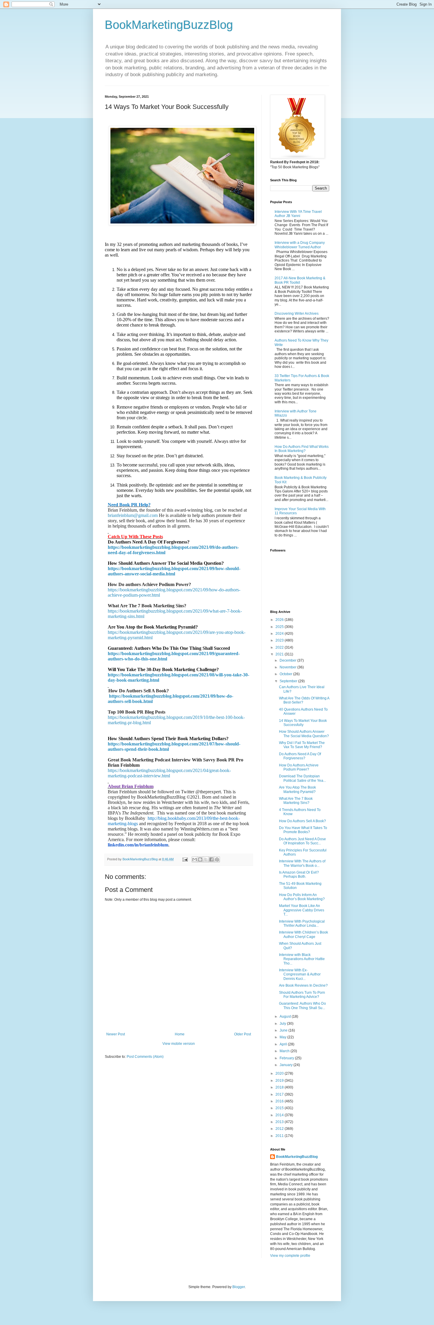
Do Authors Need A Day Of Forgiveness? (300, 756)
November (288, 667)
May (283, 1037)
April (284, 1044)
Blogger (238, 1287)
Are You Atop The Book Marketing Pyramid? (297, 789)
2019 (280, 1080)
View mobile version (178, 1044)
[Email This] (195, 859)
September (289, 681)
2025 (280, 627)
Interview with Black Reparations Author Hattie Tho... (302, 959)
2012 (280, 1129)
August (286, 1016)
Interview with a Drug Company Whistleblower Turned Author (300, 245)
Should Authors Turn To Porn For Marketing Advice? (302, 995)
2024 (280, 634)
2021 (280, 654)
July (283, 1024)
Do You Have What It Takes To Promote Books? (303, 830)
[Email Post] (185, 859)
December (288, 660)
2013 (280, 1122)
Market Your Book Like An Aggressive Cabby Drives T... (301, 910)
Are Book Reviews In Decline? (303, 985)
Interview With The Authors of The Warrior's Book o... (302, 863)
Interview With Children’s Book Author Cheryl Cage (303, 934)
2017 (280, 1094)
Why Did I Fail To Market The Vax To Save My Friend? (302, 745)
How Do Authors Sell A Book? (302, 821)
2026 (280, 620)
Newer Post (115, 1034)
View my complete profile (290, 1256)
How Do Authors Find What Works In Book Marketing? (302, 449)
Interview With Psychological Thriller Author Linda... (302, 923)
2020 (280, 1073)
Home (180, 1034)
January (286, 1065)
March (285, 1051)
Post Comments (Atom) (145, 1057)
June (284, 1030)
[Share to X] (206, 859)
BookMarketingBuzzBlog (169, 24)
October (286, 674)
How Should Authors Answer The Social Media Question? (304, 734)
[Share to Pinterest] (217, 859)
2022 (280, 647)
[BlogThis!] (200, 859)
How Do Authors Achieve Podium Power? (299, 767)
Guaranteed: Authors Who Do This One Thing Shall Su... (302, 1005)
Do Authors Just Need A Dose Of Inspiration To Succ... (302, 841)
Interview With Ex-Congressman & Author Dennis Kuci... (300, 974)
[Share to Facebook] (211, 859)
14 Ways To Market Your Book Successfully (303, 723)
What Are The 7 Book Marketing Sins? (296, 801)
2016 (280, 1101)
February (287, 1058)
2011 (280, 1136)
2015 (280, 1108)
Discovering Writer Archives (297, 313)
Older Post (242, 1034)
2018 (280, 1087)
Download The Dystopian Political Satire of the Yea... (302, 778)
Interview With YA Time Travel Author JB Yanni (298, 214)
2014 (280, 1115)
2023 (280, 640)
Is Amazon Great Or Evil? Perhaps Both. (299, 874)
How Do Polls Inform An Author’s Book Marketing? (302, 897)
